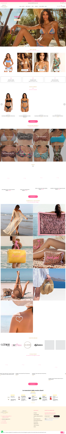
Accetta (62, 432)
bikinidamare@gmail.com (6, 419)
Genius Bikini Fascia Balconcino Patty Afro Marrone (29, 116)
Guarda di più (32, 121)
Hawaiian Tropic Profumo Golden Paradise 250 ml (42, 374)
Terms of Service (36, 425)
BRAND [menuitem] (36, 6)
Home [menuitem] (20, 6)
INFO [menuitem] (32, 6)
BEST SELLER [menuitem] (28, 6)
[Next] (64, 104)
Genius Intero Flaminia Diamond (44, 190)
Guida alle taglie (36, 414)
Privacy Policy (36, 422)
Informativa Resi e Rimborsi (38, 420)
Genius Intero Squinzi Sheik (60, 190)
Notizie (35, 426)
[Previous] (1, 104)
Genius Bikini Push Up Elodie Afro (27, 188)
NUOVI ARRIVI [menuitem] (41, 6)
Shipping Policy (36, 423)
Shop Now (17, 19)
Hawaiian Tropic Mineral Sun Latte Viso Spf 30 (9, 373)
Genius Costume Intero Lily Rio (11, 188)
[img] (33, 392)
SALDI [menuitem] (46, 6)
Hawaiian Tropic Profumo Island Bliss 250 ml (58, 373)
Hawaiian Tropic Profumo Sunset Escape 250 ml (25, 374)
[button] (32, 402)
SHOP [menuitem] (23, 6)
